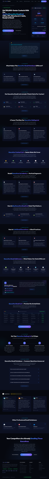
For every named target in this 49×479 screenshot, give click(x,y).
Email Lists (21, 1)
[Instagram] (8, 470)
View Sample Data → (19, 30)
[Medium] (15, 470)
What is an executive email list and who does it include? (24, 369)
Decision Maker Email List (23, 468)
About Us (30, 465)
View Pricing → (44, 1)
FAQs (30, 471)
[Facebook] (3, 470)
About (35, 1)
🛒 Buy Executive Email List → (8, 30)
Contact (39, 1)
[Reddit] (16, 470)
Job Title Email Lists (6, 5)
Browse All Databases (15, 454)
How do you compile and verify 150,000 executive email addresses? (24, 372)
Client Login (40, 469)
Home (17, 1)
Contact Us (35, 454)
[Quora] (3, 472)
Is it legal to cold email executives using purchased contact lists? (24, 382)
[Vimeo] (13, 470)
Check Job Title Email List (23, 472)
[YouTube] (6, 470)
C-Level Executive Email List (23, 465)
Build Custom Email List (27, 1)
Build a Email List (31, 468)
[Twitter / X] (4, 470)
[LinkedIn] (11, 470)
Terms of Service (41, 465)
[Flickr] (4, 472)
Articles (32, 1)
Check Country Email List (23, 469)
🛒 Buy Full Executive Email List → (24, 326)
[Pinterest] (9, 470)
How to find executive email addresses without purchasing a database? (24, 375)
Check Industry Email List (23, 471)
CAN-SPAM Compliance (42, 468)
